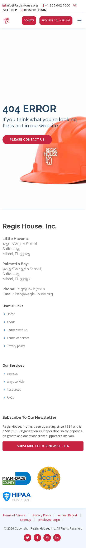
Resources (14, 389)
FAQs (10, 397)
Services (12, 373)
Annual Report (67, 515)
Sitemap (25, 520)
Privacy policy (16, 345)
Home (11, 314)
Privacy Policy (42, 515)
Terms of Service (14, 515)
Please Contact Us (27, 139)
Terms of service (18, 338)
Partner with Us (17, 330)
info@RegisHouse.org (22, 5)
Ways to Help (16, 381)
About (11, 322)
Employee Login (49, 520)
